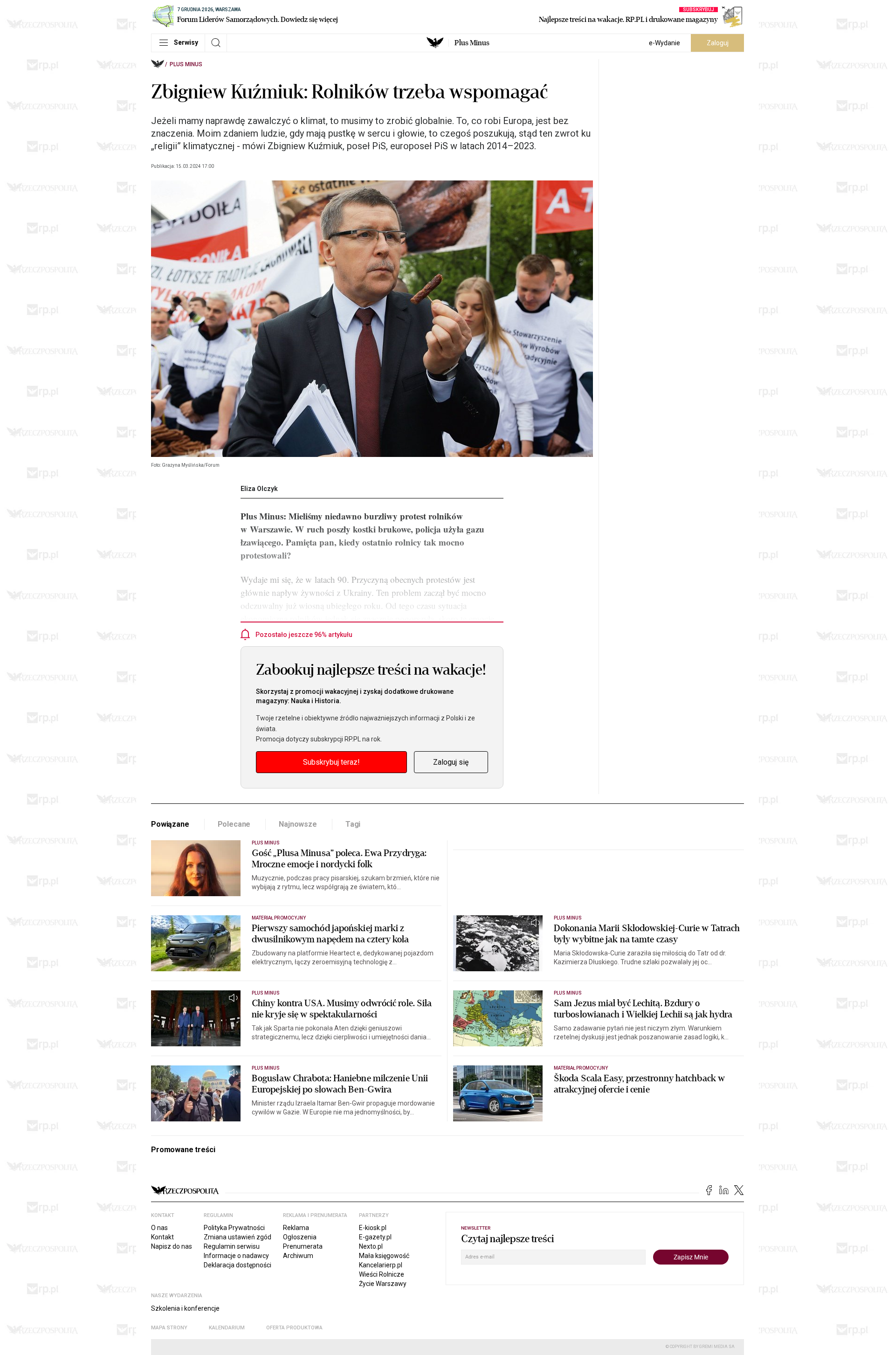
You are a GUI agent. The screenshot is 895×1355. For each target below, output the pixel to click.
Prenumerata (303, 1246)
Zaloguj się (450, 762)
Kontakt (162, 1237)
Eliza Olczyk (259, 488)
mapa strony (169, 1328)
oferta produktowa (294, 1328)
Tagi (352, 824)
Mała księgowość (384, 1255)
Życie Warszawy (382, 1283)
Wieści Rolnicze (381, 1274)
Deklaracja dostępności (237, 1265)
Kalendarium (227, 1328)
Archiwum (298, 1255)
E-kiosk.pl (372, 1227)
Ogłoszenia (300, 1237)
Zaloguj (718, 43)
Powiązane (170, 824)
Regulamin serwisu (232, 1246)
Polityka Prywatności (234, 1227)
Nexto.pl (371, 1246)
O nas (159, 1227)
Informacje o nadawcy (236, 1255)
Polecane (234, 824)
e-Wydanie (664, 43)
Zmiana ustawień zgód (237, 1237)
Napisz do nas (171, 1246)
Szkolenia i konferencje (185, 1308)
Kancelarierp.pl (380, 1265)
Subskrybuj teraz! (331, 762)
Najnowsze (298, 824)
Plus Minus (471, 43)
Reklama (296, 1227)
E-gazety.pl (375, 1237)
